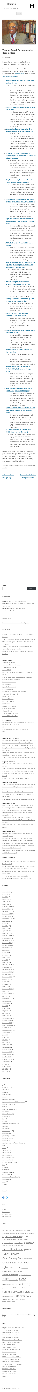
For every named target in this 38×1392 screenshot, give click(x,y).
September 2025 (7, 919)
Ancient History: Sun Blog (10, 716)
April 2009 (5, 1013)
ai (2, 1085)
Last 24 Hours (12, 603)
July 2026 (5, 894)
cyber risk (27, 1249)
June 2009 (5, 1008)
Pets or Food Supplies (9, 1374)
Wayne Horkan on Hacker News (12, 1340)
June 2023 (5, 984)
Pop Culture (6, 704)
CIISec (3, 1233)
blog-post (5, 1094)
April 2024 (5, 960)
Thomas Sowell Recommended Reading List (15, 623)
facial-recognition (7, 1104)
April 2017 (5, 996)
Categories (18, 608)
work (3, 1182)
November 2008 (7, 1025)
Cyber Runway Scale (12, 1258)
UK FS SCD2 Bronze (23, 1295)
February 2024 (6, 965)
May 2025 (5, 928)
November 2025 (7, 914)
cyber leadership (18, 1243)
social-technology (7, 1157)
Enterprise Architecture (9, 682)
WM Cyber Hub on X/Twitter (10, 1362)
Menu (19, 13)
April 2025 (5, 931)
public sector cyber (7, 1287)
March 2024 (5, 962)
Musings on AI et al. (8, 696)
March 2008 (5, 1045)
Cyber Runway (10, 1253)
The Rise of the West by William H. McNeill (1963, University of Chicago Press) (18, 369)
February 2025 (6, 935)
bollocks (29, 1230)
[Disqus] (19, 504)
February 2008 (6, 1047)
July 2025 (5, 923)
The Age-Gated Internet (9, 667)
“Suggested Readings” (9, 76)
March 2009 (5, 1015)
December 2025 (7, 911)
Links (14, 611)
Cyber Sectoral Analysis (9, 687)
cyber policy (29, 1242)
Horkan (11, 4)
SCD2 (15, 1287)
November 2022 (7, 989)
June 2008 (5, 1037)
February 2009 (6, 1018)
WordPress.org (6, 1217)
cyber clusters (10, 1233)
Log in (4, 1209)
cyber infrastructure (9, 1240)
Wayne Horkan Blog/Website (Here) (13, 1328)
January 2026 (6, 909)
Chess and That (7, 711)
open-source (6, 1133)
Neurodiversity (6, 684)
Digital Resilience (25, 1275)
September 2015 (7, 998)
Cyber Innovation (22, 1240)
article (4, 1090)
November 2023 (7, 972)
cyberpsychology (7, 1099)
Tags (23, 608)
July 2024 (5, 952)
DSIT (5, 1279)
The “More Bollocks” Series (10, 713)
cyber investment (7, 1243)
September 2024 (7, 948)
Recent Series (22, 601)
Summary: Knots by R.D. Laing (19, 876)
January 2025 (6, 938)
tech (3, 1167)
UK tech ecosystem (21, 1299)
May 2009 (5, 1011)
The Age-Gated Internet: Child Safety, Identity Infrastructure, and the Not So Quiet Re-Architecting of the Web (18, 820)
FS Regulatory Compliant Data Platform (14, 692)
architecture (6, 1087)
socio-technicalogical (8, 1162)
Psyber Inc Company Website (11, 1349)
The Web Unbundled (8, 662)
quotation (5, 1140)
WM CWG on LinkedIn (9, 1366)
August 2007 (6, 1062)
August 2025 (6, 921)
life (3, 1119)
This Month (27, 603)
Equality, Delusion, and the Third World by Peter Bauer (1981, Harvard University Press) (20, 221)
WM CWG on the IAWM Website (11, 1364)
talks (3, 1165)
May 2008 (5, 1040)
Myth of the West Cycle (9, 706)
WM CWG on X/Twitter (9, 1369)
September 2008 (7, 1030)
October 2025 (6, 916)
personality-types (7, 1136)
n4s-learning (6, 1128)
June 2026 (5, 897)
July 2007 (5, 1064)
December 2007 (7, 1052)
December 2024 (7, 940)
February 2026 (6, 906)
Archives (11, 608)
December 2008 (7, 1023)
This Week (20, 603)
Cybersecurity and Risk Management (13, 1102)
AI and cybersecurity (9, 1230)
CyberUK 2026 (6, 670)
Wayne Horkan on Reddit (10, 1335)
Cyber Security (24, 1268)
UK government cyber (8, 1299)
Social (7, 611)
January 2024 (6, 967)
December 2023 (7, 969)
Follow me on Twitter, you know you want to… (16, 778)
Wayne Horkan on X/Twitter (10, 1332)
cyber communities (19, 1233)
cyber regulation (18, 1245)
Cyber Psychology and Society (11, 679)
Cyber (7, 1357)
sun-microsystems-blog (16, 1291)
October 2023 (6, 974)
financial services (13, 1280)
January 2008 (6, 1049)
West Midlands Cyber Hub (10, 694)
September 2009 (7, 1001)
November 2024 (7, 943)
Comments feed (7, 1214)
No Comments (6, 57)
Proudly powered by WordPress (11, 1388)
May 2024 (5, 957)
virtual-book (6, 1174)
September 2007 (7, 1059)
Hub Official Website (15, 1357)
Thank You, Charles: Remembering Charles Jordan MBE (18, 639)
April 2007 (5, 1071)
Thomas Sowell (19, 74)
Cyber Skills (6, 1271)
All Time (8, 606)
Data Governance (10, 1274)
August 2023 (6, 979)
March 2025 (5, 933)
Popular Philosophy (8, 699)
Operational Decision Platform (11, 665)
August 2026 (6, 892)
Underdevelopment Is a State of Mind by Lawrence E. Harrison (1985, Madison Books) (20, 410)
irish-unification (7, 1114)
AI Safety (18, 1230)
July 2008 (5, 1035)
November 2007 (7, 1054)
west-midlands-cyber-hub (10, 1177)
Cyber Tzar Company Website (11, 1342)
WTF (3, 1184)
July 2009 (5, 1006)
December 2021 (7, 994)
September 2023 (7, 977)
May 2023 (5, 986)
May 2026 (5, 899)
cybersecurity (11, 1267)
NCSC (22, 1279)
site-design (5, 1150)
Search (4, 585)
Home (4, 1315)
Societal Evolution (7, 689)
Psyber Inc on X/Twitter (9, 1354)
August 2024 (6, 950)
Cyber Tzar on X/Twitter (9, 1347)
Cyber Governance (12, 1236)
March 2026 (5, 904)
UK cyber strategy (7, 1296)
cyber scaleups (28, 1258)
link (3, 1121)
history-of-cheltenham (9, 1109)
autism (23, 1230)
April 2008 (5, 1042)
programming (6, 1138)
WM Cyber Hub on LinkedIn (10, 1359)
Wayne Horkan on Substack (10, 1337)
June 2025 (5, 926)
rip (3, 1145)
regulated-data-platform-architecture (13, 1143)
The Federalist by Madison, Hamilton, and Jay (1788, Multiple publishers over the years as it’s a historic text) (20, 264)
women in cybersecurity (8, 1301)
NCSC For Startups (8, 701)
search (4, 1148)
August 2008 (6, 1032)
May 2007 (5, 1069)
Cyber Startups (17, 1271)
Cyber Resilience (12, 1249)
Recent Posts (13, 601)
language (5, 1116)
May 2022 (5, 991)
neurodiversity (6, 1131)
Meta (11, 611)
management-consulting (9, 1124)
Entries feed (6, 1212)
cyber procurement (7, 1245)
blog (3, 1092)
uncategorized (21, 465)
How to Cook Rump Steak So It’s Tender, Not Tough (17, 745)
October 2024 (6, 945)
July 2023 (5, 982)
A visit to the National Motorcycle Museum (15, 729)
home (4, 1111)
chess (4, 1097)
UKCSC (32, 1292)
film (3, 1107)
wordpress (5, 1179)
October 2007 (6, 1057)
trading (4, 1170)
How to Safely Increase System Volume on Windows (18, 799)
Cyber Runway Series (8, 708)
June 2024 (5, 955)
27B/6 (4, 1376)
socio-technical (6, 1160)
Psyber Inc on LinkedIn (9, 1352)
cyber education (30, 1233)
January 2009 (6, 1020)
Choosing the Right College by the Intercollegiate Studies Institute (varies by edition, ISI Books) (20, 155)
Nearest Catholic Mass (9, 1371)
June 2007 (5, 1066)
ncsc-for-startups (8, 1284)
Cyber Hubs (25, 1237)
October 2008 (6, 1028)
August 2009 (6, 1003)
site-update (5, 1153)
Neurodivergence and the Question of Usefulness (17, 677)
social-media (6, 1155)
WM (3, 1357)
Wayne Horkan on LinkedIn (10, 1330)
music (4, 1126)
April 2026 (5, 902)
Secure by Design (23, 1288)
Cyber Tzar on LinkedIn (9, 1345)
